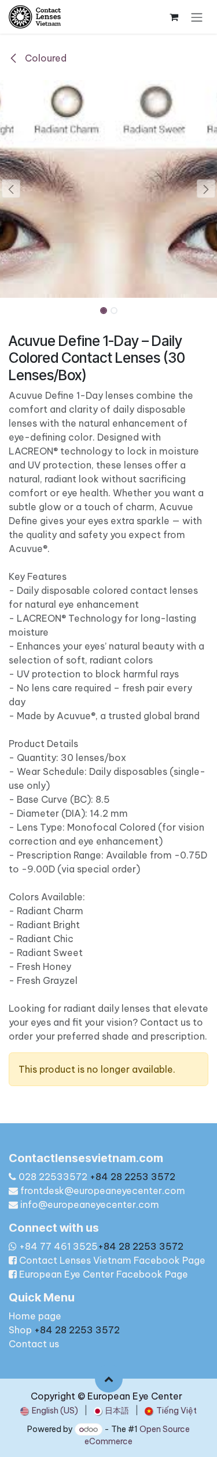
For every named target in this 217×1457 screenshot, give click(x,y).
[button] (11, 188)
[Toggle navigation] (196, 17)
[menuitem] (49, 1411)
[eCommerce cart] (173, 16)
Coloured (45, 58)
